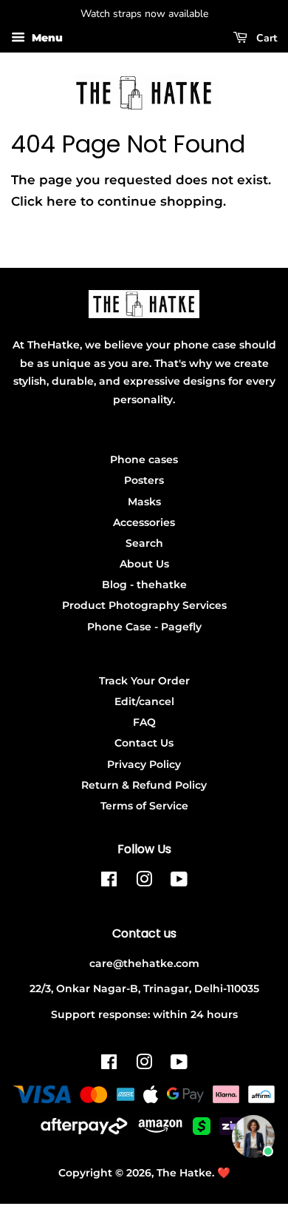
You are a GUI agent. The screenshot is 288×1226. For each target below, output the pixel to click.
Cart (265, 38)
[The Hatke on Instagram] (144, 882)
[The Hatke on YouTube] (179, 882)
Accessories (144, 522)
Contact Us (144, 743)
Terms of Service (144, 805)
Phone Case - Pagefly (144, 626)
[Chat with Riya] (253, 1136)
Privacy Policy (144, 764)
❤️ (223, 1172)
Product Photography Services (144, 605)
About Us (144, 563)
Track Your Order (144, 680)
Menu (46, 37)
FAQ (144, 722)
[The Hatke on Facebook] (108, 882)
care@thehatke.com (144, 963)
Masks (144, 501)
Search (144, 543)
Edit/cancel (144, 701)
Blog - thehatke (144, 584)
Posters (144, 480)
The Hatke (184, 1172)
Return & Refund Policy (144, 785)
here (62, 201)
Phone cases (144, 459)
